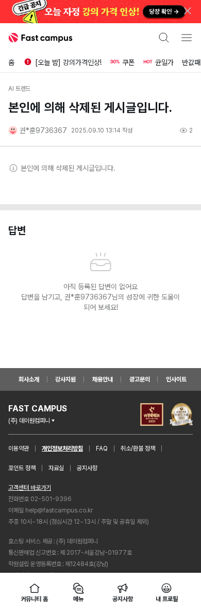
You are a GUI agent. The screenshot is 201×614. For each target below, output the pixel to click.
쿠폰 (128, 62)
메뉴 (78, 599)
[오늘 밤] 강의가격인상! (68, 62)
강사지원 (65, 379)
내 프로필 (166, 599)
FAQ (102, 448)
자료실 (56, 468)
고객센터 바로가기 (29, 487)
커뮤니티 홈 (34, 599)
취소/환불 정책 (138, 448)
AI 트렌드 (19, 88)
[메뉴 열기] (186, 37)
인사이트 (176, 379)
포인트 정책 (22, 468)
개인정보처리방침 (62, 448)
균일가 (164, 62)
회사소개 (29, 379)
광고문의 (139, 379)
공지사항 (87, 468)
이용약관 (18, 448)
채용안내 (102, 379)
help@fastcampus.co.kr (59, 510)
